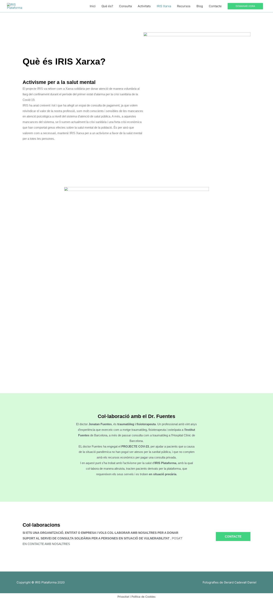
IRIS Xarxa (164, 6)
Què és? (107, 6)
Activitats (144, 6)
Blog (199, 6)
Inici (93, 6)
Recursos (183, 6)
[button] (245, 6)
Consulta (125, 6)
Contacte (215, 6)
